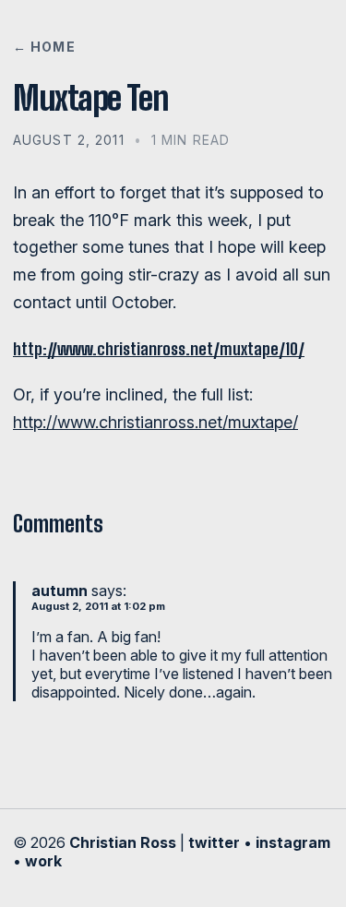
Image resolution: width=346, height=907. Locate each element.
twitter (214, 842)
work (43, 861)
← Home (44, 46)
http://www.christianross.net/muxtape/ (155, 422)
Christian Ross (122, 842)
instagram (293, 842)
